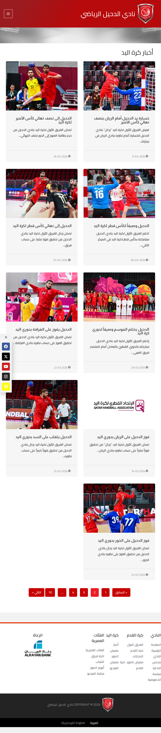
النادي (157, 656)
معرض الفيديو (114, 665)
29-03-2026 (138, 367)
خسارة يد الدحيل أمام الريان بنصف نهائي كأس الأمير (121, 120)
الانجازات (138, 656)
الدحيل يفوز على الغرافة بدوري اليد (43, 329)
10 (50, 591)
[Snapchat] (6, 387)
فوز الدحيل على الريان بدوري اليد (123, 437)
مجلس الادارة (156, 665)
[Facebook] (6, 346)
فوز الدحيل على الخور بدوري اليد (123, 540)
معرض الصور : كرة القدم (131, 665)
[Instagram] (6, 377)
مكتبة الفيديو (95, 673)
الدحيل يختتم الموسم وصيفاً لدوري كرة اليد (120, 331)
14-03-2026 (139, 471)
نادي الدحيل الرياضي (108, 13)
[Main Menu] (8, 13)
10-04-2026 (61, 156)
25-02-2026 (61, 471)
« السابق (121, 592)
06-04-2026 (138, 260)
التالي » (36, 592)
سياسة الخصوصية (154, 677)
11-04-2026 (139, 156)
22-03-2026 (61, 367)
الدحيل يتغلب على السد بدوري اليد (44, 437)
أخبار (116, 644)
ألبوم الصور (97, 667)
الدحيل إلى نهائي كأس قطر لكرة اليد (42, 226)
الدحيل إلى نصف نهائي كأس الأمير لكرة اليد (44, 120)
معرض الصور (114, 653)
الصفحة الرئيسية (156, 647)
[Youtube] (6, 367)
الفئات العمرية (95, 650)
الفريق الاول (135, 644)
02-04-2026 (60, 260)
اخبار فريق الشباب (97, 659)
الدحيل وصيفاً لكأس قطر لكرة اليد (121, 226)
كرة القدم (136, 650)
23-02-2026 (139, 574)
